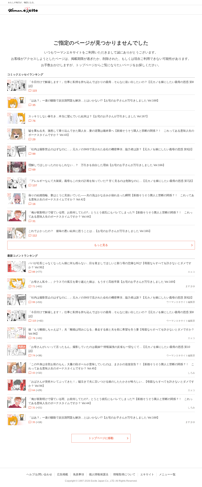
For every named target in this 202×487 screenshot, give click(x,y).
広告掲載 (62, 474)
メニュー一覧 (167, 474)
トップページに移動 (101, 438)
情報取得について (124, 474)
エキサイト (147, 474)
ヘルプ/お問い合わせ (39, 474)
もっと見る (101, 245)
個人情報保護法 (98, 474)
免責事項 (78, 474)
